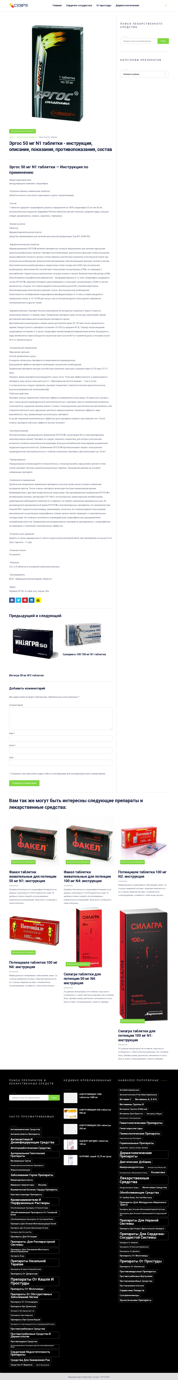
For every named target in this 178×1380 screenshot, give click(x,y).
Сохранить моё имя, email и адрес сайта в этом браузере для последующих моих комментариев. (58, 773)
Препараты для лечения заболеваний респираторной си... (143, 1214)
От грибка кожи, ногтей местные (136, 1198)
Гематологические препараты (141, 1123)
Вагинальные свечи (21, 1161)
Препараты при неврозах (22, 1315)
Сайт (11, 757)
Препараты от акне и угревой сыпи (26, 1269)
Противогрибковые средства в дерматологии (31, 1335)
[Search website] (166, 5)
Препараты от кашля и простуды (32, 1281)
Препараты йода (17, 1256)
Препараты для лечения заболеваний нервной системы (142, 1209)
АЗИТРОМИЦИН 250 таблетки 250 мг (95, 1127)
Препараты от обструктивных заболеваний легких (31, 1296)
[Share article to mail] (38, 600)
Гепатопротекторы (131, 1128)
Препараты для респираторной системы (33, 1243)
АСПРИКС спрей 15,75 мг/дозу (95, 1156)
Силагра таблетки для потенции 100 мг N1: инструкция (136, 1035)
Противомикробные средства (136, 1281)
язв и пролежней (42, 1365)
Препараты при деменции (23, 1306)
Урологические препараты (22, 131)
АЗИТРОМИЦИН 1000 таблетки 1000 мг (90, 1096)
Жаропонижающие (20, 1170)
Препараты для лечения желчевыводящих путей (33, 1224)
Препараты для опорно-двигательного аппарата (142, 1229)
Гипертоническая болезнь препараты (27, 1165)
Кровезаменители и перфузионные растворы (30, 1201)
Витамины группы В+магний (133, 1109)
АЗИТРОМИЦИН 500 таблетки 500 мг (95, 1111)
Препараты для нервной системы (139, 1222)
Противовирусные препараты (138, 1271)
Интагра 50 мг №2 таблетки (26, 675)
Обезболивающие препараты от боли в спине (29, 1208)
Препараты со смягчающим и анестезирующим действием (32, 1324)
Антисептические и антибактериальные (138, 1095)
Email (12, 745)
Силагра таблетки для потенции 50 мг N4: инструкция (82, 978)
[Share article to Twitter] (18, 600)
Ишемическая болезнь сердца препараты (34, 1189)
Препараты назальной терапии (28, 1262)
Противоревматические (132, 1286)
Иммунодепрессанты (22, 1180)
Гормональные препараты (137, 1143)
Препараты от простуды (141, 1261)
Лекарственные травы (129, 1188)
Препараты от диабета (130, 1251)
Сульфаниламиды (129, 1295)
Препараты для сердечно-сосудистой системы (142, 1236)
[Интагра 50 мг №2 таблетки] (34, 670)
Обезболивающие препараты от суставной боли (32, 1219)
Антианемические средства (25, 1129)
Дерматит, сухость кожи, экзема (134, 1148)
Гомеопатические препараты (130, 1138)
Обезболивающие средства (139, 1192)
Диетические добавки (135, 1162)
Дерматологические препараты (136, 1154)
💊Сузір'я (18, 5)
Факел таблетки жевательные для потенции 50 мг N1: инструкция (32, 876)
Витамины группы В (132, 1104)
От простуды (103, 5)
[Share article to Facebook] (12, 600)
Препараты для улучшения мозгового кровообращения (30, 1250)
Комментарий (16, 705)
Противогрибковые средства (28, 1328)
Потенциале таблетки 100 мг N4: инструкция (33, 964)
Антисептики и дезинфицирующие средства (32, 1141)
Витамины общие (154, 1114)
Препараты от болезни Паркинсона (134, 1247)
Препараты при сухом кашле (25, 1319)
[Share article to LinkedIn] (31, 600)
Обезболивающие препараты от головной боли (34, 1213)
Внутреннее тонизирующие (130, 1118)
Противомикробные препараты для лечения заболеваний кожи (32, 1346)
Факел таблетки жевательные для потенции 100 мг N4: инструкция (87, 876)
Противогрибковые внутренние (136, 1276)
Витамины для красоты (131, 1113)
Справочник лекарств (132, 1290)
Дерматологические (127, 5)
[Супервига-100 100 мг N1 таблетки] (82, 649)
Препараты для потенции (24, 1236)
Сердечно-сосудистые (79, 5)
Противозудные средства (24, 1341)
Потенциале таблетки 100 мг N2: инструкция (142, 874)
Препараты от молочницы (27, 1288)
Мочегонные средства (154, 1187)
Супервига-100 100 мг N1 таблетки (84, 654)
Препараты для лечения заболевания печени (29, 1228)
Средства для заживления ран (30, 1360)
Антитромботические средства (31, 1148)
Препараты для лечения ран (21, 1232)
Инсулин (42, 1185)
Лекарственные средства (134, 1180)
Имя (12, 733)
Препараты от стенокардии (24, 1302)
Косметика (158, 1172)
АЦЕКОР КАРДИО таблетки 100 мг (93, 1142)
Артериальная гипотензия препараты (28, 1155)
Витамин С (125, 1099)
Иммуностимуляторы (22, 1185)
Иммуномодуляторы (132, 1167)
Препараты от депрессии (24, 1274)
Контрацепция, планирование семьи (133, 1173)
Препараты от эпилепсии (132, 1266)
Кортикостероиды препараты (26, 1194)
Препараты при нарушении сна (22, 1311)
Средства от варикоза (21, 1365)
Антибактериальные (129, 1090)
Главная (57, 5)
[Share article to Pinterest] (25, 600)
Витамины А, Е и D (146, 1099)
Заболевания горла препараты (32, 1175)
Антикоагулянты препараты (25, 1134)
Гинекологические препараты (140, 1133)
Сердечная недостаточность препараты (30, 1353)
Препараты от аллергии (129, 1243)
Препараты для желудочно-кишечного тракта (143, 1203)
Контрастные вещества (157, 1167)
